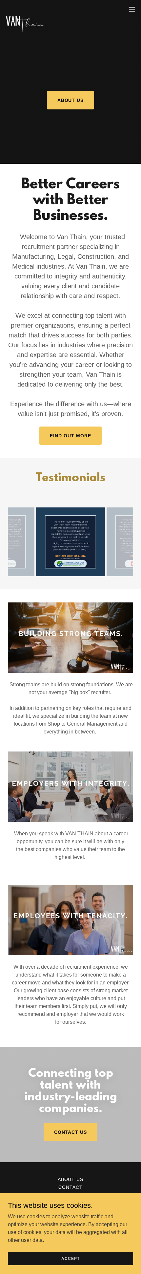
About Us (70, 100)
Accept (70, 1258)
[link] (25, 9)
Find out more (70, 435)
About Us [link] (71, 1179)
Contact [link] (70, 1187)
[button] (131, 9)
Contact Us (70, 1132)
